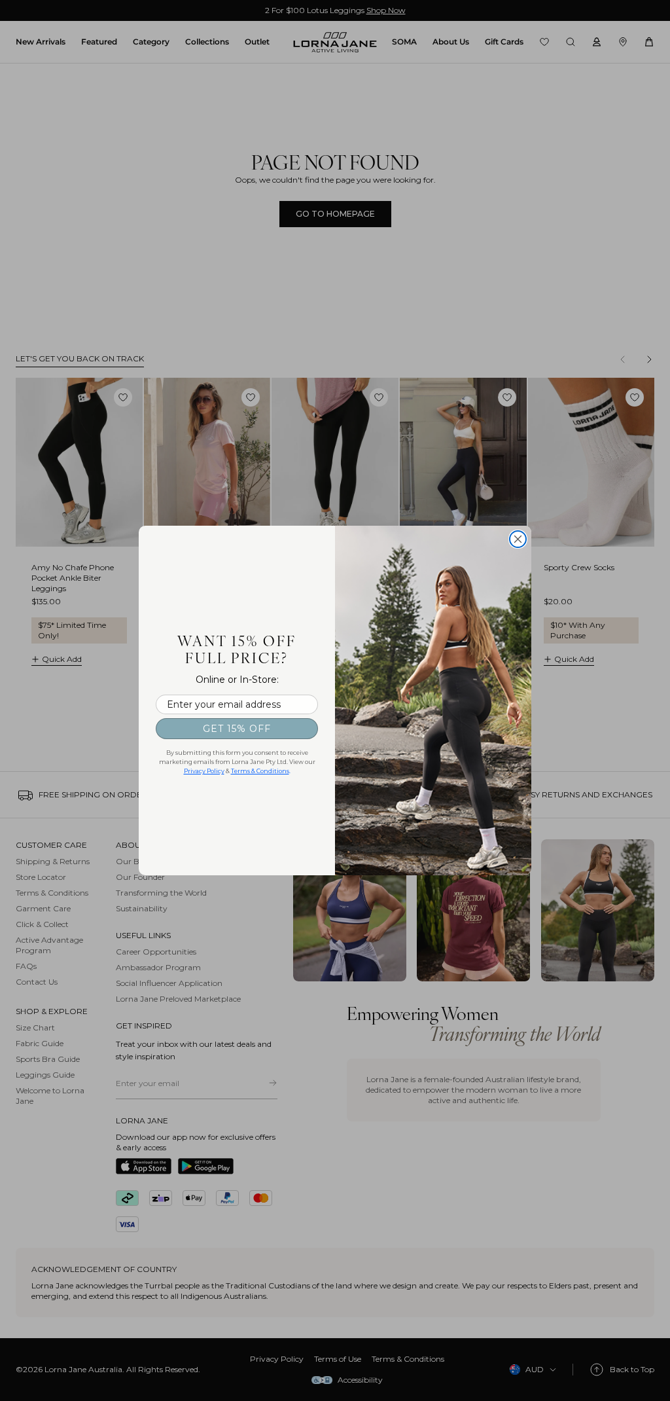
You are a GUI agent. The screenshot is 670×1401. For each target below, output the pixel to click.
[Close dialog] (518, 539)
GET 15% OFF (237, 729)
